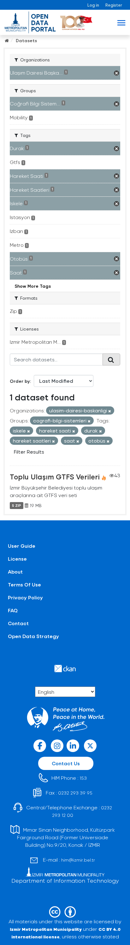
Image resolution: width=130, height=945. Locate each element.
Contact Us (66, 763)
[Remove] (109, 411)
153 (83, 778)
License (17, 558)
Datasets (26, 40)
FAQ (13, 610)
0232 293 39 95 (75, 793)
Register (113, 5)
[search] (111, 359)
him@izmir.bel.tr (78, 860)
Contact (18, 623)
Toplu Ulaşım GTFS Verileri (55, 476)
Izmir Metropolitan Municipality (46, 929)
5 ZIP (16, 505)
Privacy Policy (25, 597)
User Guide (21, 545)
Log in (93, 5)
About (15, 571)
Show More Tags (33, 286)
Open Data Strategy (33, 636)
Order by (20, 381)
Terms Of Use (24, 584)
